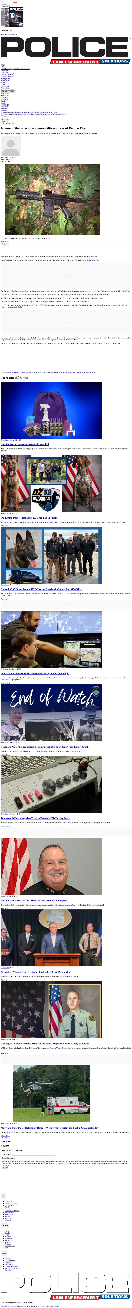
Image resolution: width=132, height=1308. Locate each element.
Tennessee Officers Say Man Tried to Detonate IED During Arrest (35, 818)
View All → (5, 1137)
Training (3, 101)
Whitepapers (24, 112)
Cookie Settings (12, 114)
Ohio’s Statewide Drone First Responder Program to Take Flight (35, 673)
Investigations (5, 79)
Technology (5, 97)
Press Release (30, 114)
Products (41, 112)
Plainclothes (35, 372)
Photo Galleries (49, 112)
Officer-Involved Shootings (62, 372)
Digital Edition (13, 34)
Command (4, 71)
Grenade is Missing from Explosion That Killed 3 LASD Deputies (35, 972)
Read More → (5, 454)
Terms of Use (14, 1306)
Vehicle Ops (5, 105)
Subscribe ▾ (5, 6)
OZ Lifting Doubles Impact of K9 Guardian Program (29, 517)
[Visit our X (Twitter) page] (4, 1146)
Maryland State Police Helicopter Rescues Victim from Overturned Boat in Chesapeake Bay (49, 1127)
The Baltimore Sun (23, 338)
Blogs (12, 112)
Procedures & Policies (8, 90)
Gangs (51, 372)
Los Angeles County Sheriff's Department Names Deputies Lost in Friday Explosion (45, 1043)
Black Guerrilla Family (78, 372)
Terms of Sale (23, 1306)
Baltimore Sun (94, 260)
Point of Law (5, 86)
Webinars (30, 2)
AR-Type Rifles (44, 372)
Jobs (55, 112)
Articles (19, 2)
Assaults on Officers (12, 372)
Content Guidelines (40, 114)
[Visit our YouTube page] (8, 1146)
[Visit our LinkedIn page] (6, 1146)
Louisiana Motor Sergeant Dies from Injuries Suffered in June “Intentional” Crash (44, 746)
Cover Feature (8, 2)
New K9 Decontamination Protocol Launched (25, 444)
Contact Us (22, 114)
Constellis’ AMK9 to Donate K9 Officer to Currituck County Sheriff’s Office (41, 589)
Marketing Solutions (53, 114)
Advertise (4, 114)
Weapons (4, 108)
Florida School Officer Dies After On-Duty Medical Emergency (34, 900)
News (15, 2)
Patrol (3, 82)
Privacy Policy (5, 1306)
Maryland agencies (25, 372)
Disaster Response (7, 74)
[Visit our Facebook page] (2, 1146)
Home (3, 123)
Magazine (17, 112)
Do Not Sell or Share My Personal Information (43, 1306)
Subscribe (4, 34)
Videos (24, 2)
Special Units (5, 93)
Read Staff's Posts (6, 159)
